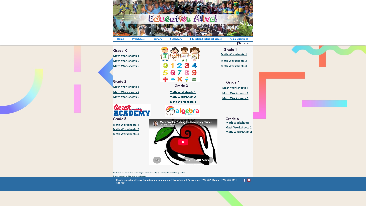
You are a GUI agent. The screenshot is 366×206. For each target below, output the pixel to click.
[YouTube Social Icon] (248, 180)
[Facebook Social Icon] (244, 180)
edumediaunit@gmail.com (171, 180)
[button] (157, 39)
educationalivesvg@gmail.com (140, 180)
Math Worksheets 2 (126, 61)
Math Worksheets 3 (126, 66)
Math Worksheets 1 (126, 56)
